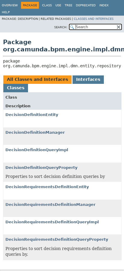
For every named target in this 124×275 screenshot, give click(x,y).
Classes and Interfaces (93, 18)
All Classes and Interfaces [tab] (37, 79)
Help (6, 12)
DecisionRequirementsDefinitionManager (50, 204)
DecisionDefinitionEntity (31, 114)
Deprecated (86, 5)
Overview (10, 5)
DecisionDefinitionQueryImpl (36, 150)
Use (58, 5)
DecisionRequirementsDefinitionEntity (47, 187)
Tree (68, 5)
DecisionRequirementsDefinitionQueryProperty (56, 239)
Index (104, 5)
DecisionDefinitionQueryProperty (41, 167)
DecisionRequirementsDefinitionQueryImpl (52, 222)
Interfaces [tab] (88, 79)
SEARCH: (60, 27)
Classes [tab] (15, 87)
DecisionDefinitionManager (35, 132)
